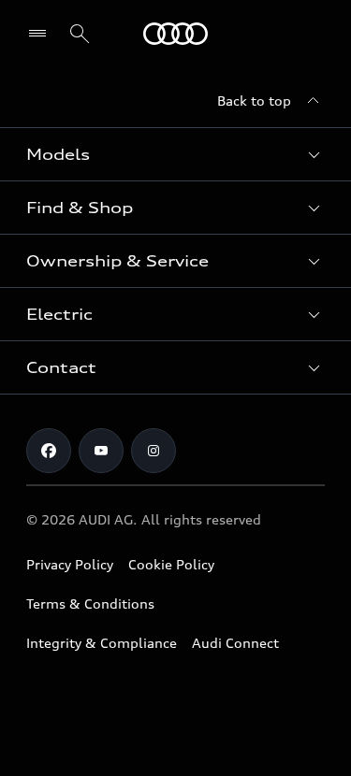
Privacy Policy (69, 564)
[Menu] (175, 33)
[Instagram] (153, 450)
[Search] (79, 33)
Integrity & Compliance (101, 643)
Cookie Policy (171, 564)
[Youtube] (101, 450)
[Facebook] (48, 450)
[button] (175, 154)
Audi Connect (235, 643)
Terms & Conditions (90, 603)
